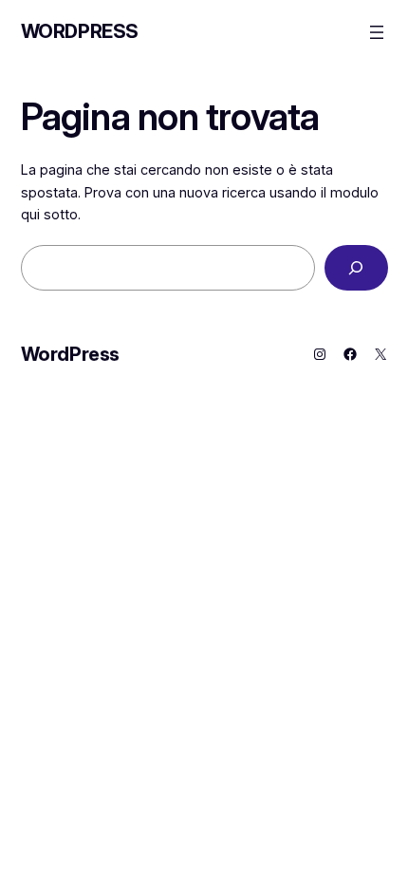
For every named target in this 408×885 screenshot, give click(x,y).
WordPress (80, 31)
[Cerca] (356, 267)
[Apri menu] (376, 32)
